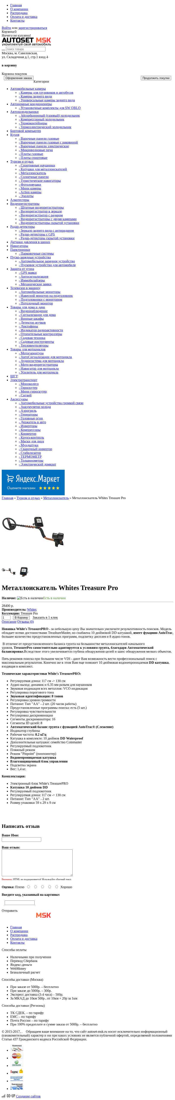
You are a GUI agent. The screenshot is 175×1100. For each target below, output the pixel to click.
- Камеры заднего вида (35, 96)
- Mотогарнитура (31, 353)
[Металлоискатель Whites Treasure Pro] (34, 562)
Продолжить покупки (156, 78)
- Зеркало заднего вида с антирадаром (46, 230)
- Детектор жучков (32, 322)
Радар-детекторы (22, 226)
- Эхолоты (26, 196)
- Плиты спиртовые (33, 157)
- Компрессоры (30, 430)
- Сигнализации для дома (37, 315)
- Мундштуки (28, 445)
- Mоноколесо (29, 384)
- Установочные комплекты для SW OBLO (50, 108)
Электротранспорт (23, 380)
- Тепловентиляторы (33, 345)
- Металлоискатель (32, 173)
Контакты (17, 20)
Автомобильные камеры (28, 88)
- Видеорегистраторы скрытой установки (49, 223)
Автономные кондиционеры (31, 104)
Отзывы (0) (25, 621)
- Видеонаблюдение (33, 311)
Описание (9, 621)
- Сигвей (25, 395)
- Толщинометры (31, 460)
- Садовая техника (32, 338)
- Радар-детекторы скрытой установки (46, 238)
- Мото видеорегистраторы (38, 364)
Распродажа (19, 13)
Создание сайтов (28, 1096)
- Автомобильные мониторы (39, 292)
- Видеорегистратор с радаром (41, 215)
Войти (6, 28)
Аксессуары (19, 399)
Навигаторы (19, 246)
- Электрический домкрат (37, 464)
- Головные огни (31, 418)
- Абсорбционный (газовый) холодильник (49, 115)
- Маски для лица (31, 441)
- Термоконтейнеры (33, 123)
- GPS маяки (28, 272)
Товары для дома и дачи (27, 307)
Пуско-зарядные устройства (30, 257)
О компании (19, 9)
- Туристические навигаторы (40, 180)
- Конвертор (27, 433)
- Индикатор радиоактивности (41, 330)
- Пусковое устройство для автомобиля (47, 265)
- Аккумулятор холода (35, 407)
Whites (31, 609)
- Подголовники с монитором (40, 299)
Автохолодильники (24, 111)
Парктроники (20, 249)
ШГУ (14, 376)
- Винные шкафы (31, 318)
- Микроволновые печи (36, 150)
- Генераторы (28, 414)
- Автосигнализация (33, 276)
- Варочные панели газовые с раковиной (48, 142)
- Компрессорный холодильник (41, 119)
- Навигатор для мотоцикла (39, 368)
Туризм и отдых (22, 161)
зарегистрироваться (32, 28)
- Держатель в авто (32, 422)
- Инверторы (28, 426)
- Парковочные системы (36, 253)
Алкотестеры (19, 200)
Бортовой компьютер (25, 131)
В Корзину (21, 617)
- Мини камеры (30, 188)
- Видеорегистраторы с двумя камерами (48, 219)
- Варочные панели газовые (39, 138)
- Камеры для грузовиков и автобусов (46, 92)
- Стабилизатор (30, 453)
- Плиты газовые (31, 154)
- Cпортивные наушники (37, 165)
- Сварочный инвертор (35, 449)
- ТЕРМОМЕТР (30, 456)
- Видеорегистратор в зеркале (40, 211)
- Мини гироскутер (33, 391)
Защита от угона (22, 269)
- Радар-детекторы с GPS (37, 234)
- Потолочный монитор (36, 303)
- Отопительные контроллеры (40, 334)
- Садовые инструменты (36, 341)
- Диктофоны (28, 326)
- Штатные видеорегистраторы (41, 207)
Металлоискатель (56, 498)
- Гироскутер (28, 387)
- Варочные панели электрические (44, 146)
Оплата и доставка (23, 17)
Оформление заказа (19, 78)
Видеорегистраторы (24, 203)
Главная (16, 5)
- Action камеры (30, 192)
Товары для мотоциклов (27, 349)
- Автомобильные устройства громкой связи (51, 403)
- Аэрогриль (27, 410)
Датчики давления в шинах (30, 242)
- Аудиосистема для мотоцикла (41, 361)
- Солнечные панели (34, 177)
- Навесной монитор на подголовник (46, 295)
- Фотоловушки (30, 184)
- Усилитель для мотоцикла (38, 372)
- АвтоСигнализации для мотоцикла (45, 357)
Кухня (14, 134)
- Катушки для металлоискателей (43, 169)
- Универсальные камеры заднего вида (47, 100)
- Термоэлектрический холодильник (45, 127)
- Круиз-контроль (31, 437)
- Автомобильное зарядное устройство (47, 261)
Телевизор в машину (25, 288)
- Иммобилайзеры (32, 280)
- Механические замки (35, 284)
